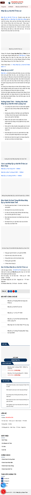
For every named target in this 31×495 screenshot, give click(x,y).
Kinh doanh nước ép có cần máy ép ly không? (17, 389)
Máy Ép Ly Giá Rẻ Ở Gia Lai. (9, 17)
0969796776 (15, 360)
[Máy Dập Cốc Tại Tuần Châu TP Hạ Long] (4, 326)
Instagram (6, 481)
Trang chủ (3, 6)
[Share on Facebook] (9, 291)
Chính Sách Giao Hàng (8, 465)
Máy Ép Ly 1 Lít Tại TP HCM (15, 313)
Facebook (6, 478)
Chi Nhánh (10, 6)
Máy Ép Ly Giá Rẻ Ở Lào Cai (15, 307)
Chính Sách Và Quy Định (8, 459)
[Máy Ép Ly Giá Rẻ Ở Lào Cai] (4, 308)
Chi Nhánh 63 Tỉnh (7, 443)
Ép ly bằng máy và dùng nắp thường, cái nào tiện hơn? (16, 395)
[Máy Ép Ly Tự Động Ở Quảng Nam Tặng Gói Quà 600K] (4, 333)
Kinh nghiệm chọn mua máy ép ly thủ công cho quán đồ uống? (17, 405)
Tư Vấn (4, 446)
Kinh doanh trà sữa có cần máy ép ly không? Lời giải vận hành (17, 400)
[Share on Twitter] (11, 291)
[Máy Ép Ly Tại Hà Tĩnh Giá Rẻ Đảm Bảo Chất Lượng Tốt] (4, 320)
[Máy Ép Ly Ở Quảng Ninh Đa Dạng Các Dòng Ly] (4, 302)
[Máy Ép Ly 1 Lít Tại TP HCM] (4, 314)
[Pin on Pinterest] (13, 291)
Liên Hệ (4, 450)
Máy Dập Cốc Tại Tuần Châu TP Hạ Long (18, 325)
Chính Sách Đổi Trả (7, 469)
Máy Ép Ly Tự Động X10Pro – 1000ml (11, 175)
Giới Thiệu (4, 440)
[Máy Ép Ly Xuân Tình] (15, 2)
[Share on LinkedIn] (16, 291)
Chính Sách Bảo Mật (7, 462)
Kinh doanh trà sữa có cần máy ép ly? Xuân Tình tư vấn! (17, 385)
